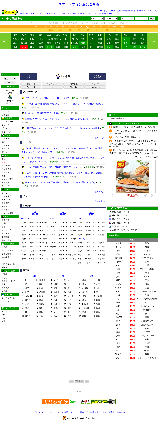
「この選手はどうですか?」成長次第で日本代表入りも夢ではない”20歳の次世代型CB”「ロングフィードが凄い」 (133, 144)
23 (60, 30)
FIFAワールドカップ (118, 23)
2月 (51, 27)
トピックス (6, 132)
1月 (44, 27)
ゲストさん (152, 11)
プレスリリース (43, 13)
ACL (103, 23)
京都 (49, 43)
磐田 (142, 39)
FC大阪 (74, 43)
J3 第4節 (91, 213)
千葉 (134, 35)
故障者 (64, 13)
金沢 (126, 39)
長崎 (66, 47)
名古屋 (24, 43)
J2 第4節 (63, 213)
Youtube (74, 87)
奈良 (83, 43)
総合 (117, 47)
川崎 (41, 39)
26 (88, 30)
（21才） (134, 230)
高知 (32, 47)
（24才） (126, 223)
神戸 (92, 43)
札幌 (15, 35)
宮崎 (92, 47)
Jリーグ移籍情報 (116, 118)
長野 (100, 39)
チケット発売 (7, 179)
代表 (126, 47)
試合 (3, 142)
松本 (92, 39)
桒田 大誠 (116, 223)
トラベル (97, 13)
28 (107, 30)
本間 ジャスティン (120, 230)
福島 (58, 35)
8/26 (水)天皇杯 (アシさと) (10, 97)
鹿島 (75, 35)
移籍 (69, 13)
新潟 (109, 39)
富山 (117, 39)
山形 (49, 35)
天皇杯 (95, 23)
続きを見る (100, 138)
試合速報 (24, 13)
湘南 (66, 39)
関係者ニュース (8, 264)
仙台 (32, 35)
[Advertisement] (79, 61)
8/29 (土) (25, 218)
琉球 (109, 47)
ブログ (4, 128)
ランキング (55, 13)
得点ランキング (8, 250)
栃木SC (91, 35)
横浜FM (49, 39)
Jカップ (84, 23)
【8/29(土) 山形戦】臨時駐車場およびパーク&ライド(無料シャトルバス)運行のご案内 (64, 104)
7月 (81, 27)
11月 (107, 27)
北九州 (49, 47)
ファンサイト (7, 145)
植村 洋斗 (116, 219)
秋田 (41, 35)
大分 (83, 47)
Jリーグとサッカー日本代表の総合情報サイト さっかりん (121, 11)
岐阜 (32, 43)
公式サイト (31, 84)
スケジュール (107, 13)
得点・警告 (6, 240)
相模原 (75, 39)
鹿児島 (100, 47)
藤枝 (15, 43)
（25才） (126, 219)
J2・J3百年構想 (69, 23)
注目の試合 (77, 13)
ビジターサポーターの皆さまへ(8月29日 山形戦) (47, 98)
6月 (75, 27)
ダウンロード (7, 311)
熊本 (75, 47)
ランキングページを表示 (146, 157)
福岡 (41, 47)
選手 (3, 321)
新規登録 (5, 115)
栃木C (100, 35)
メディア (5, 210)
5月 (69, 27)
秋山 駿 (115, 215)
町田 (32, 39)
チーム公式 (6, 200)
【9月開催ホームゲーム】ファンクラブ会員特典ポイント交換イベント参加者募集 (62, 128)
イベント (5, 172)
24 (70, 30)
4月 (63, 27)
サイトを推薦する (64, 412)
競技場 (4, 247)
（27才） (124, 215)
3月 (57, 27)
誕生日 (4, 176)
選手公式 (5, 149)
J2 (37, 23)
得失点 (4, 284)
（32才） (126, 212)
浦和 (117, 35)
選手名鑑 (5, 220)
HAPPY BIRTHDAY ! (118, 208)
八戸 (24, 35)
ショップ (95, 84)
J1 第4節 (35, 213)
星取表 (4, 291)
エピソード (6, 230)
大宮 (126, 35)
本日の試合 (114, 235)
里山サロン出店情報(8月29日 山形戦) (42, 113)
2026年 (36, 27)
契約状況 (5, 233)
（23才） (124, 226)
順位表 (4, 274)
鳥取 (100, 43)
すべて (143, 47)
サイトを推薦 (7, 213)
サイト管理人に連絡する (113, 412)
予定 (122, 27)
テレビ (85, 13)
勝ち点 (4, 277)
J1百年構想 (53, 23)
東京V (24, 39)
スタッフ (5, 261)
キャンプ (5, 186)
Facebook (31, 87)
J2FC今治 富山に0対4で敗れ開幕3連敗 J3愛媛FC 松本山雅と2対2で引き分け (60, 182)
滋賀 (41, 43)
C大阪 (66, 43)
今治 (24, 47)
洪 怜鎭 (115, 226)
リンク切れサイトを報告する (87, 412)
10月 (100, 27)
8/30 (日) (81, 239)
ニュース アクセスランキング (125, 123)
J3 (43, 23)
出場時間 (5, 237)
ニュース (32, 13)
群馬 (109, 35)
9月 (94, 27)
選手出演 (5, 183)
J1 (31, 23)
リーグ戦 (27, 205)
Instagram (95, 87)
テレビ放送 (6, 166)
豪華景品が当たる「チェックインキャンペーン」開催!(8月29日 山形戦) (57, 119)
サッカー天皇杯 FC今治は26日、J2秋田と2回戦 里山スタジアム (54, 167)
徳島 (142, 43)
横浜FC (57, 39)
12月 (115, 27)
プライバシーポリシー (43, 412)
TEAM (79, 381)
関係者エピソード (9, 267)
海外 (134, 47)
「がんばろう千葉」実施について (128, 137)
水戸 (83, 35)
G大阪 (58, 43)
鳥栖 (58, 47)
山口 (126, 43)
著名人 (4, 152)
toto (90, 13)
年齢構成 (5, 257)
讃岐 (134, 43)
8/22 (51, 30)
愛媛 (15, 47)
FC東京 (15, 39)
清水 (134, 39)
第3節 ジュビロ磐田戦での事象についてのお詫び (135, 127)
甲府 (83, 39)
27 (97, 30)
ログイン (5, 111)
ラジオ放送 (6, 169)
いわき (66, 35)
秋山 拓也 (116, 212)
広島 (117, 43)
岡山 (109, 43)
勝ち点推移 (6, 254)
